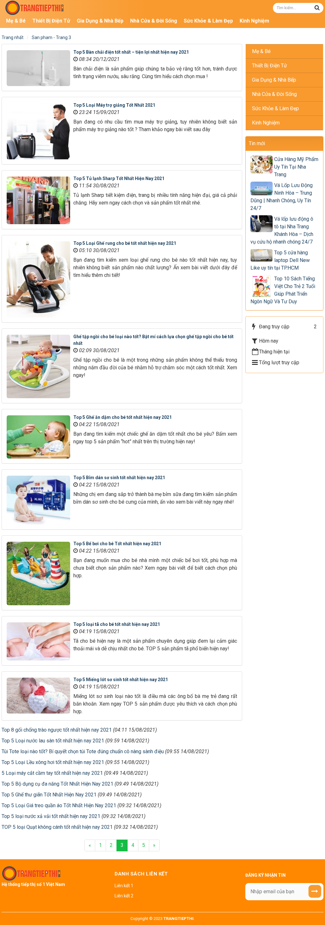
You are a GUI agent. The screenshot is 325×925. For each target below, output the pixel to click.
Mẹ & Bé (261, 51)
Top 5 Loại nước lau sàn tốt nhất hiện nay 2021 (53, 741)
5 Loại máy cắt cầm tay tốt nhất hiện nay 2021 (52, 773)
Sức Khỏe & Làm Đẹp (275, 108)
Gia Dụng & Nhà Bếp (274, 80)
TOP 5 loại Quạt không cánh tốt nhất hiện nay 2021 (57, 827)
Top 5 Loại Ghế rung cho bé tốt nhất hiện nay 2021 (124, 243)
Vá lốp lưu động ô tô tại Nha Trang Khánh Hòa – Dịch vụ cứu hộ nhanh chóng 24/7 (281, 230)
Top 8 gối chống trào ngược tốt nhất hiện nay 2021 (57, 730)
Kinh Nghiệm (266, 123)
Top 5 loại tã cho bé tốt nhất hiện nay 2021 (116, 624)
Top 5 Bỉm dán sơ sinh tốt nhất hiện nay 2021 (119, 477)
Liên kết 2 (124, 895)
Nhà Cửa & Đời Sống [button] (153, 21)
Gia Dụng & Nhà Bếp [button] (100, 21)
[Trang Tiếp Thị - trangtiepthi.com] (35, 7)
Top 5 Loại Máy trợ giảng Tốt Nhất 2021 (114, 105)
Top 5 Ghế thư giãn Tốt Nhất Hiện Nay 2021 (49, 795)
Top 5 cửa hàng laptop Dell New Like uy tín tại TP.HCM (280, 260)
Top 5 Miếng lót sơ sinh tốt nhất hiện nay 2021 (120, 679)
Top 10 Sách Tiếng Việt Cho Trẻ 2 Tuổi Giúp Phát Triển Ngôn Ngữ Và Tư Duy (282, 290)
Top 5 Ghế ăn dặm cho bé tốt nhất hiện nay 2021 (122, 417)
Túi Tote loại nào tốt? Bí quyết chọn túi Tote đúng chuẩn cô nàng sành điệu (83, 751)
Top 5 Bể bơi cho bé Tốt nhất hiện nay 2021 (117, 543)
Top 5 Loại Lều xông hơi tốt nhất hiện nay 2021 (53, 762)
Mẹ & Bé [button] (16, 21)
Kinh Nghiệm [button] (254, 21)
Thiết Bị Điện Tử (269, 66)
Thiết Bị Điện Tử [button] (51, 21)
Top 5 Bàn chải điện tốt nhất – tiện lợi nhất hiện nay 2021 (131, 52)
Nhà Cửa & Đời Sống (274, 94)
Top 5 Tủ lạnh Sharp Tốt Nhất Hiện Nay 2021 (118, 178)
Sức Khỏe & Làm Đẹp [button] (208, 21)
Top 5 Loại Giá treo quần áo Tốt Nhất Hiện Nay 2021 (59, 805)
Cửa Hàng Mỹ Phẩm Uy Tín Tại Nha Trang (296, 167)
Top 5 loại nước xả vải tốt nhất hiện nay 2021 (51, 816)
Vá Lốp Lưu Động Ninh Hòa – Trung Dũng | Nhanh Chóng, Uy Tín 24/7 (281, 196)
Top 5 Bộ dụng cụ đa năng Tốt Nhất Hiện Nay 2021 (57, 784)
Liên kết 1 (124, 885)
